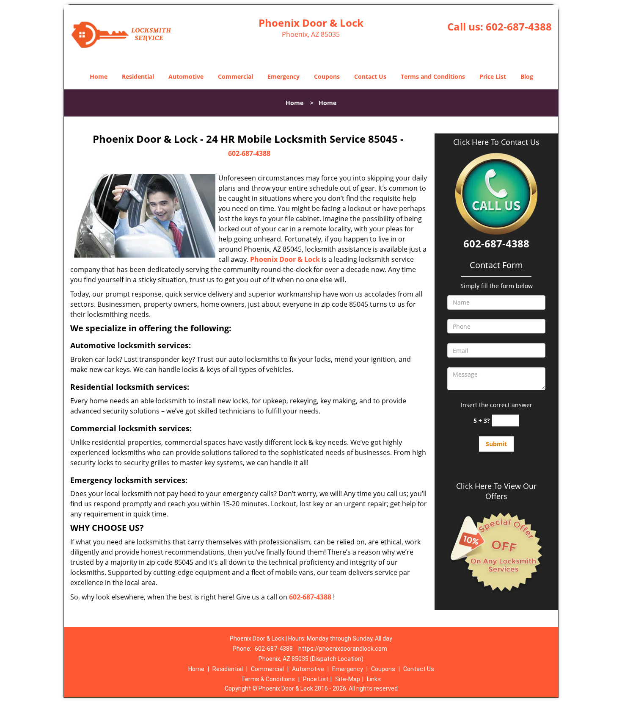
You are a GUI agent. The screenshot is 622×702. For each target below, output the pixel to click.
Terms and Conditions (433, 76)
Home (98, 76)
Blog (526, 76)
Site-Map (347, 679)
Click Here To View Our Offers (496, 491)
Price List (492, 76)
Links (374, 679)
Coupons (327, 76)
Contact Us (370, 76)
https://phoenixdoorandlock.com (342, 648)
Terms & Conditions (268, 679)
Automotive (186, 76)
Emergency (283, 76)
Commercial (235, 76)
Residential (138, 76)
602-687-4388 (519, 26)
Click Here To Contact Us (496, 142)
